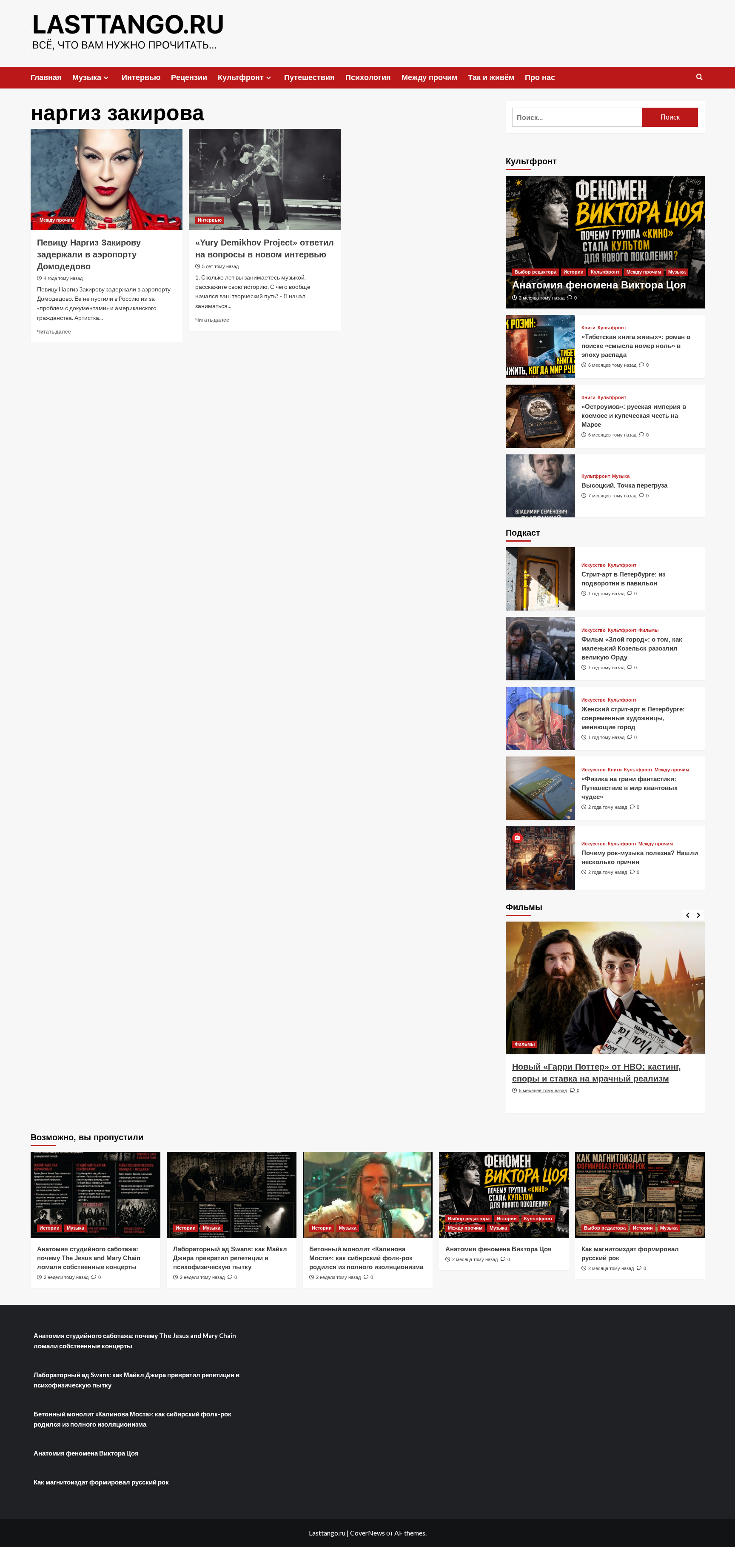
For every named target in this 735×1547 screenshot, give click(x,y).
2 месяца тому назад (541, 297)
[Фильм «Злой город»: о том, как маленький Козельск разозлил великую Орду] (540, 648)
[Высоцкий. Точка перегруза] (540, 486)
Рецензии (189, 77)
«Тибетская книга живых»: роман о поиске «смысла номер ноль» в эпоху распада (635, 345)
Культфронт (241, 77)
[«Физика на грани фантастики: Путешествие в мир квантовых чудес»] (540, 788)
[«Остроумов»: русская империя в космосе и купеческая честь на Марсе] (540, 416)
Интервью (141, 77)
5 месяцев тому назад (543, 1090)
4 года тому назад (63, 278)
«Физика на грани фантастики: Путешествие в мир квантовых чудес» (629, 787)
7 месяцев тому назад (612, 495)
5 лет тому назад (220, 266)
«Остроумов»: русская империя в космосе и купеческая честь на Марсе (633, 415)
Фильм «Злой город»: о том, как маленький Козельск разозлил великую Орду (631, 648)
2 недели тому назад (66, 1277)
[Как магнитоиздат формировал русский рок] (640, 1195)
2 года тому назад (607, 807)
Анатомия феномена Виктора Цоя (599, 285)
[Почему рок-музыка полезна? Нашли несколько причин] (540, 858)
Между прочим (429, 77)
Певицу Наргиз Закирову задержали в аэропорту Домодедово (89, 254)
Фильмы (648, 630)
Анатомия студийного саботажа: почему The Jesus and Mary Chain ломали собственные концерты (88, 1257)
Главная (46, 77)
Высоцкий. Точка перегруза (624, 485)
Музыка (86, 77)
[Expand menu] (106, 77)
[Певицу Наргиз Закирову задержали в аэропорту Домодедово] (106, 179)
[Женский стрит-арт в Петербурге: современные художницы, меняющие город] (540, 718)
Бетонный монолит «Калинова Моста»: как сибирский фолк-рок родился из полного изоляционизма (366, 1257)
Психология (368, 77)
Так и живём (491, 77)
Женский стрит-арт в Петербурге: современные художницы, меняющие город (633, 718)
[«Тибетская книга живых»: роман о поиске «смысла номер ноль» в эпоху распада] (540, 346)
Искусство (593, 565)
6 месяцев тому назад (612, 365)
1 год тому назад (606, 593)
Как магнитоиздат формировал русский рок (101, 1482)
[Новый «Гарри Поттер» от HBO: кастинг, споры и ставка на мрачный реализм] (605, 988)
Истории (574, 271)
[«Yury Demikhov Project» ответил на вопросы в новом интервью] (265, 179)
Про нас (540, 77)
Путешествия (309, 77)
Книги (588, 327)
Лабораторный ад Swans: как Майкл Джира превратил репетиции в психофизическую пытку (230, 1257)
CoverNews (367, 1533)
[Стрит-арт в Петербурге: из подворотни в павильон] (540, 579)
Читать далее (54, 331)
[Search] (699, 77)
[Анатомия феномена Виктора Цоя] (605, 242)
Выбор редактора (535, 271)
